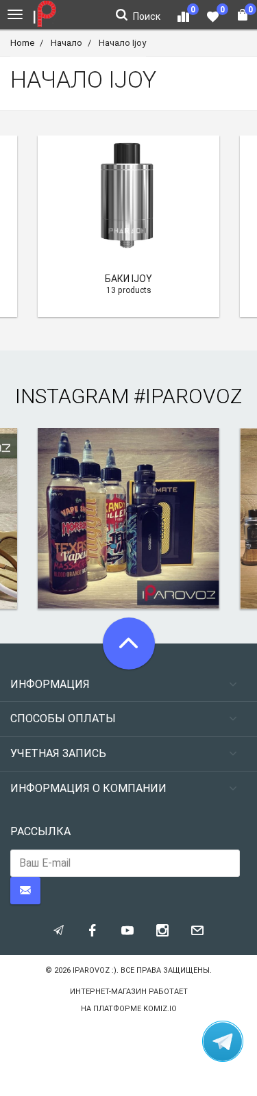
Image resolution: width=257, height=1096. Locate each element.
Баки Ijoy (128, 278)
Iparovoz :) (95, 970)
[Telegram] (222, 1041)
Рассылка (40, 831)
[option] (128, 226)
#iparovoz (188, 396)
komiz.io (160, 1008)
